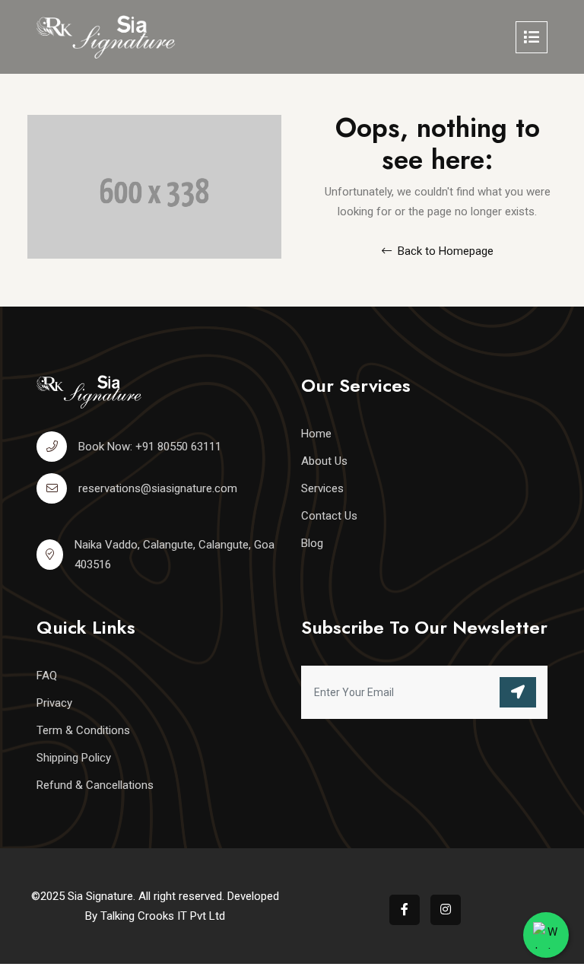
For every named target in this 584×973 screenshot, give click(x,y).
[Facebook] (404, 910)
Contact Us (329, 516)
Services (322, 488)
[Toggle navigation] (532, 37)
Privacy (54, 703)
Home (316, 433)
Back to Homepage (444, 251)
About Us (324, 461)
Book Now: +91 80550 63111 (149, 446)
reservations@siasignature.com (157, 488)
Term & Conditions (83, 730)
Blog (312, 543)
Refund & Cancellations (95, 785)
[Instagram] (445, 910)
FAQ (46, 675)
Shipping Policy (73, 758)
